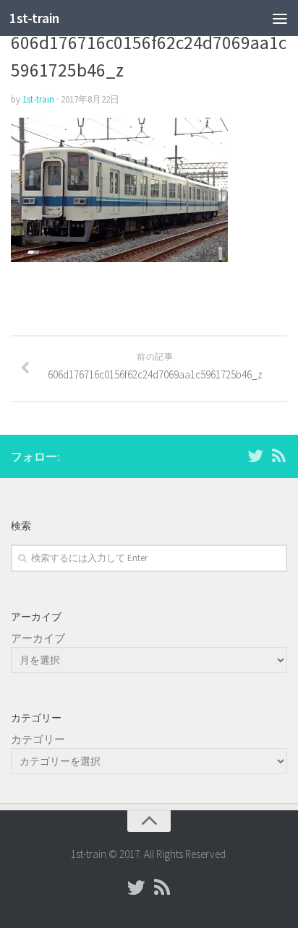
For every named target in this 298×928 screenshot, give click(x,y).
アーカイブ (38, 638)
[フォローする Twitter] (255, 455)
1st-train (34, 18)
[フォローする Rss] (278, 455)
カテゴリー (38, 739)
